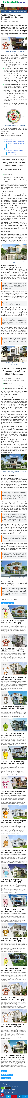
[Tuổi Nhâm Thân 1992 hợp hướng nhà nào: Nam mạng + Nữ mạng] (14, 989)
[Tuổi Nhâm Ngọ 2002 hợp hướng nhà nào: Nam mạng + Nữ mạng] (14, 697)
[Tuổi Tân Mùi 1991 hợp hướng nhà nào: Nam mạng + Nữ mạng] (14, 1015)
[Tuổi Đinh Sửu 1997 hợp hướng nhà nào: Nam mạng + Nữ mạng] (14, 841)
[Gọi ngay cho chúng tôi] (2, 1095)
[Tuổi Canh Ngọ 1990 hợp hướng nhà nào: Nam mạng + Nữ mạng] (14, 1046)
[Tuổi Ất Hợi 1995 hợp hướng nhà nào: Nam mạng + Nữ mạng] (14, 900)
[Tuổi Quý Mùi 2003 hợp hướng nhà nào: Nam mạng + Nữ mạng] (14, 668)
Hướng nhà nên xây (12, 145)
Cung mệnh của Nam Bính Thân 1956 (16, 143)
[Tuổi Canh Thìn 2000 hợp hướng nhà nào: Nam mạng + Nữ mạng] (14, 753)
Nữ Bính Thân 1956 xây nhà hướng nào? (14, 148)
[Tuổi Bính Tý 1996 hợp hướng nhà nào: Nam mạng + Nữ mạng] (14, 871)
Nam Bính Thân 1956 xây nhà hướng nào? (15, 141)
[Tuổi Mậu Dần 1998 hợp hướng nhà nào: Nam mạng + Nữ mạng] (14, 812)
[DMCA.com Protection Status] (6, 1087)
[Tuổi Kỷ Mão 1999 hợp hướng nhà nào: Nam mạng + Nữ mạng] (14, 782)
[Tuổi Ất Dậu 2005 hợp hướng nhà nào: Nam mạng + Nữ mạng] (14, 612)
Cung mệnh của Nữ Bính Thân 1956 (15, 150)
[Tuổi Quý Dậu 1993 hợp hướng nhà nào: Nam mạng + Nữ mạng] (14, 959)
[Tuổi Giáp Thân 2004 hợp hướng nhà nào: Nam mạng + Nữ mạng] (14, 640)
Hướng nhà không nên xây (13, 146)
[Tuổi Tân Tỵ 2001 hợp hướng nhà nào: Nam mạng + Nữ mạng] (14, 724)
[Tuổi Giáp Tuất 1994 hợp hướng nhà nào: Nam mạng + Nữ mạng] (14, 930)
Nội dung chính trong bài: (8, 139)
